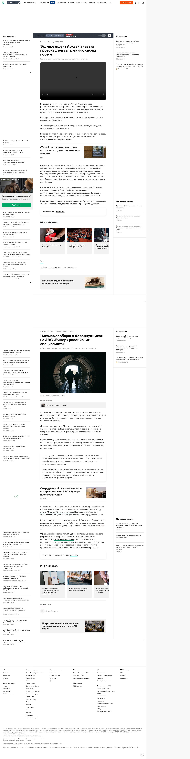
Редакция (100, 678)
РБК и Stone (6, 536)
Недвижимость (121, 340)
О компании (100, 673)
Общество (6, 460)
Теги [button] (41, 261)
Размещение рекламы (104, 681)
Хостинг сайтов (102, 696)
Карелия (28, 712)
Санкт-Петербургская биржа (35, 739)
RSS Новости (77, 686)
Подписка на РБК (78, 675)
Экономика (6, 155)
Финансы (5, 686)
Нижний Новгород (32, 694)
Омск (28, 681)
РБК (41, 157)
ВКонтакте (53, 673)
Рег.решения (101, 698)
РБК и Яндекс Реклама (9, 570)
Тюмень (28, 704)
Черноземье (30, 707)
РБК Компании (7, 165)
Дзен (51, 681)
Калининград (30, 688)
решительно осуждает (64, 538)
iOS (121, 673)
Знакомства (100, 701)
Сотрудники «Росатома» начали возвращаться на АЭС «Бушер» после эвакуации (61, 491)
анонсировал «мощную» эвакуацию (56, 514)
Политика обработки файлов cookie (127, 747)
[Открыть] (16, 3)
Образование (120, 47)
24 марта (51, 511)
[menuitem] (29, 2)
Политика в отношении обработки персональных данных (92, 747)
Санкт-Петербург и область (35, 673)
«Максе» (74, 554)
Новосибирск (30, 678)
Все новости (8, 37)
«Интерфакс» (55, 420)
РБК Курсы (100, 709)
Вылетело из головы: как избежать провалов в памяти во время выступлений (127, 42)
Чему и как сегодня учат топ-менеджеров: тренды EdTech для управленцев (127, 54)
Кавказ (28, 710)
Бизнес (5, 681)
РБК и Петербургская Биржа (11, 396)
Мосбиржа (21, 739)
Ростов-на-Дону (31, 699)
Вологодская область (32, 686)
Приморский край (32, 718)
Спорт (5, 408)
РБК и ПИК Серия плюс (10, 257)
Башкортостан (30, 683)
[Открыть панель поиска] (139, 2)
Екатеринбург (30, 675)
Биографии (6, 688)
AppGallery (123, 678)
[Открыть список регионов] (135, 2)
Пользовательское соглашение (60, 747)
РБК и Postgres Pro (8, 614)
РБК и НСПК (6, 216)
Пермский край (31, 696)
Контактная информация (104, 675)
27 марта (60, 511)
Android (122, 675)
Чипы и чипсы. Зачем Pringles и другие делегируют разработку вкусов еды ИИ (129, 65)
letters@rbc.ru (20, 733)
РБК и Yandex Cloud (9, 59)
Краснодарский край (32, 691)
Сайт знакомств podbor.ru (105, 703)
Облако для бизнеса (103, 688)
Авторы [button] (43, 604)
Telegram (60, 211)
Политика (6, 47)
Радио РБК (12, 3)
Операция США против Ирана (50, 331)
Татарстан (29, 702)
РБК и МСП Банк (8, 355)
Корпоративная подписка (81, 678)
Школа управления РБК (104, 711)
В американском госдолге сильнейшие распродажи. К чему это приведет (129, 358)
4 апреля (69, 511)
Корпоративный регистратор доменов (106, 692)
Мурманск (29, 715)
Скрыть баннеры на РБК (80, 673)
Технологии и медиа (9, 247)
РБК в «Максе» (49, 222)
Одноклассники (55, 675)
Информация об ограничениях (13, 747)
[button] (135, 2)
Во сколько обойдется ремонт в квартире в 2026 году (127, 337)
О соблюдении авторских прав (36, 747)
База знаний (6, 691)
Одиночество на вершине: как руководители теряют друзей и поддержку (126, 347)
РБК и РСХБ (6, 440)
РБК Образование (8, 694)
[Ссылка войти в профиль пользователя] (143, 2)
